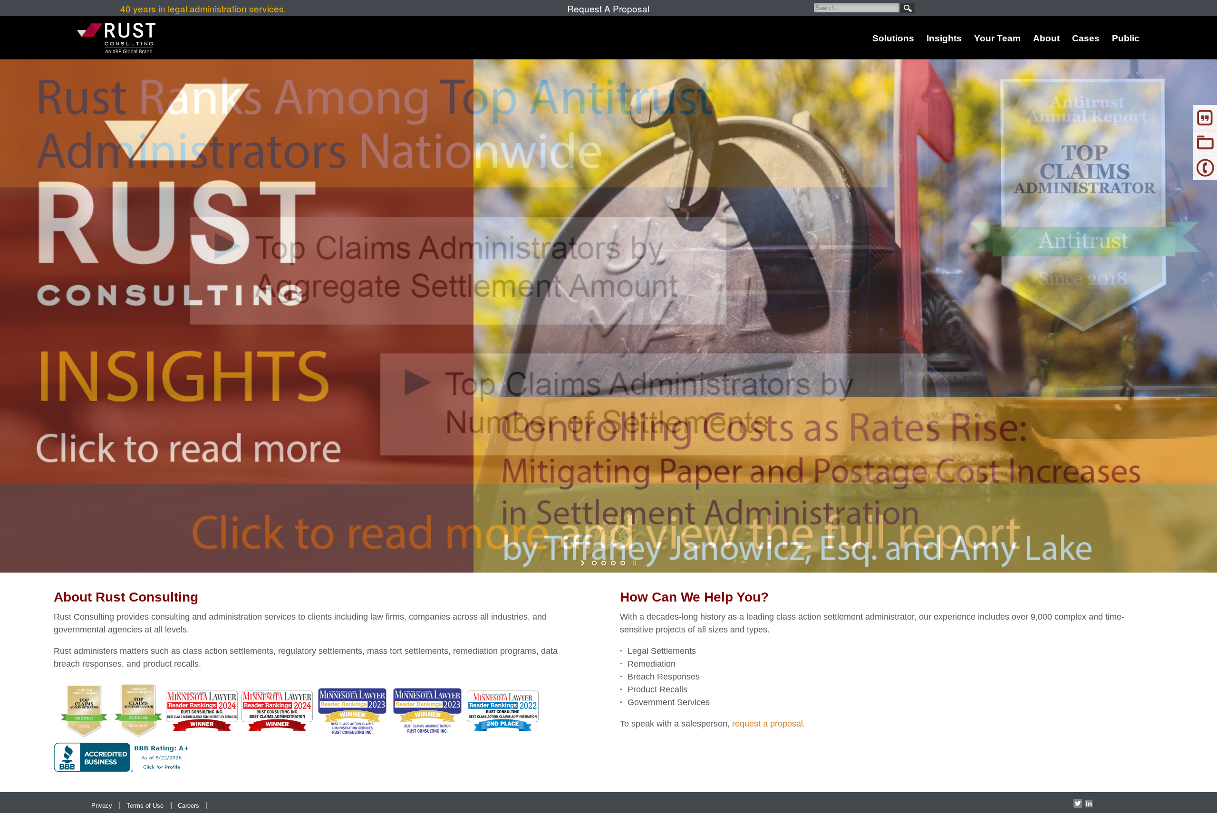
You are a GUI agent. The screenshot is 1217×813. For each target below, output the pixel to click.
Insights (944, 38)
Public (1126, 38)
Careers (188, 805)
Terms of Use (145, 805)
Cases (1086, 38)
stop (633, 563)
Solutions (893, 38)
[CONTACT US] (1205, 166)
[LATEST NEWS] (1205, 116)
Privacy (101, 805)
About (1046, 38)
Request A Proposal (608, 8)
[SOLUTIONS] (1205, 141)
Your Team (997, 38)
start (583, 563)
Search (907, 8)
